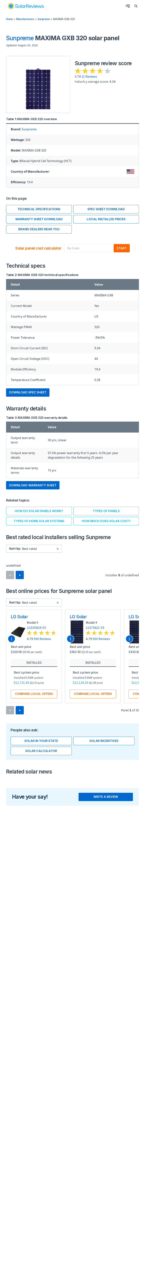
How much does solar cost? (106, 521)
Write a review (105, 797)
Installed (34, 663)
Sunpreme (44, 19)
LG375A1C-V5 (95, 627)
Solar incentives (103, 741)
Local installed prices (106, 219)
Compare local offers (34, 694)
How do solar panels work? (39, 511)
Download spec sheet (27, 392)
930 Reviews (42, 639)
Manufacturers (25, 19)
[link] (26, 6)
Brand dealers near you (38, 229)
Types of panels (106, 511)
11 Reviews (89, 76)
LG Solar (19, 616)
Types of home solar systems (39, 521)
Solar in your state (41, 741)
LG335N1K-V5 (36, 627)
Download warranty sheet (32, 485)
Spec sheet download (106, 209)
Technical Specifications (38, 209)
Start (122, 248)
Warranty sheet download (39, 219)
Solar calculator (41, 751)
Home (9, 19)
